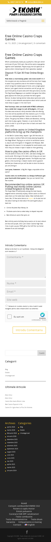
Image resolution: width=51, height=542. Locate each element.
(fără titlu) (8, 395)
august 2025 (11, 452)
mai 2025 (10, 461)
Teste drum (36, 519)
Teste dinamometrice (16, 519)
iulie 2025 (10, 455)
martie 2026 (11, 430)
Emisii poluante (24, 511)
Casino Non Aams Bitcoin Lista (15, 401)
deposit (30, 198)
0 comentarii (39, 43)
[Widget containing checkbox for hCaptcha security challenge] (26, 316)
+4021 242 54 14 (16, 2)
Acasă (24, 503)
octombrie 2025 (12, 446)
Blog (6, 369)
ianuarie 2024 (11, 470)
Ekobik (7, 372)
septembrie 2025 (12, 449)
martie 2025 (11, 467)
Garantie (10, 522)
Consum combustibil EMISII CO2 (24, 506)
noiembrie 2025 (12, 442)
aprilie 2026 (11, 427)
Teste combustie (24, 516)
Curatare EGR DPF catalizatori (24, 514)
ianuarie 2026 (11, 436)
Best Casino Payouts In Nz (13, 404)
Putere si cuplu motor (24, 508)
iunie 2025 (10, 458)
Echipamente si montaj (30, 522)
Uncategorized (25, 43)
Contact (17, 524)
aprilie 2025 (11, 464)
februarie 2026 (12, 433)
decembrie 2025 (12, 439)
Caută (41, 353)
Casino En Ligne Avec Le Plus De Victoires (18, 407)
